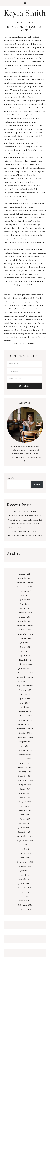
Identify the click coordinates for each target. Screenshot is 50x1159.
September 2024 (25, 634)
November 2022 (25, 729)
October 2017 (25, 815)
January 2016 (25, 853)
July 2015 (25, 871)
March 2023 (25, 712)
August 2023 (25, 690)
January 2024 (25, 669)
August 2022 (25, 742)
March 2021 (25, 755)
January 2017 (25, 828)
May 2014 (25, 896)
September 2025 (25, 587)
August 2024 (25, 638)
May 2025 (25, 604)
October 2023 (25, 681)
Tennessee (30, 344)
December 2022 (25, 724)
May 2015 (25, 875)
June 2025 (25, 600)
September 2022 (25, 737)
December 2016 (25, 832)
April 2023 (25, 707)
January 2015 (25, 884)
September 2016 (25, 841)
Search (10, 478)
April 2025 (25, 608)
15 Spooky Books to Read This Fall (25, 536)
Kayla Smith (25, 13)
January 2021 (25, 759)
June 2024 (25, 647)
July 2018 (25, 806)
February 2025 (25, 613)
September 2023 (25, 686)
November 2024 (25, 626)
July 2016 (25, 845)
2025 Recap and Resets (25, 511)
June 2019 (25, 789)
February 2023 (25, 716)
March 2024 (25, 660)
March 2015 (25, 879)
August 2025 (25, 591)
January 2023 (25, 720)
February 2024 (25, 664)
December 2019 (25, 776)
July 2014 (25, 892)
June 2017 (25, 819)
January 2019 (25, 793)
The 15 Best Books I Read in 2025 (25, 516)
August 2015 (25, 866)
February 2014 (25, 905)
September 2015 (25, 862)
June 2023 (25, 699)
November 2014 (25, 888)
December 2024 (25, 621)
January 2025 (25, 617)
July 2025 (25, 595)
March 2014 (25, 901)
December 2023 (25, 673)
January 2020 (25, 772)
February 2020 (25, 767)
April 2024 (25, 656)
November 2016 (25, 836)
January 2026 (25, 574)
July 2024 (25, 643)
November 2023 (25, 677)
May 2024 (25, 651)
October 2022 (25, 733)
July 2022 (25, 746)
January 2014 (25, 909)
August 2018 (25, 802)
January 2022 (25, 750)
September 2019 (25, 780)
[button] (25, 3)
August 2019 (25, 785)
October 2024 (25, 630)
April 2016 (25, 849)
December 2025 (25, 578)
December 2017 (25, 810)
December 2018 (25, 798)
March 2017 (25, 823)
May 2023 (25, 703)
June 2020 (25, 763)
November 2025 (25, 583)
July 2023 (25, 694)
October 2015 (25, 858)
